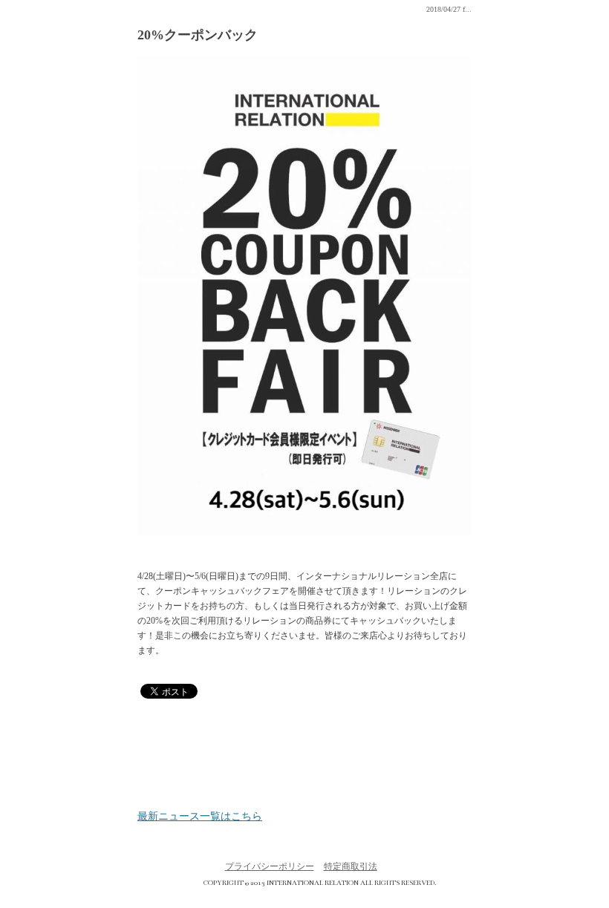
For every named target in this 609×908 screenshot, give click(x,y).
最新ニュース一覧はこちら (199, 816)
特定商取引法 (350, 866)
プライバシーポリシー (269, 866)
